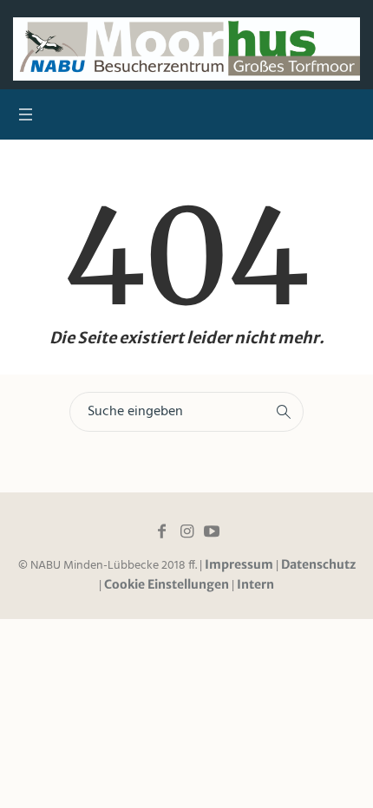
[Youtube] (211, 531)
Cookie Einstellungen (166, 584)
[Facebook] (161, 531)
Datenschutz (318, 564)
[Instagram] (186, 531)
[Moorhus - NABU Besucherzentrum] (186, 49)
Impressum (239, 564)
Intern (255, 584)
